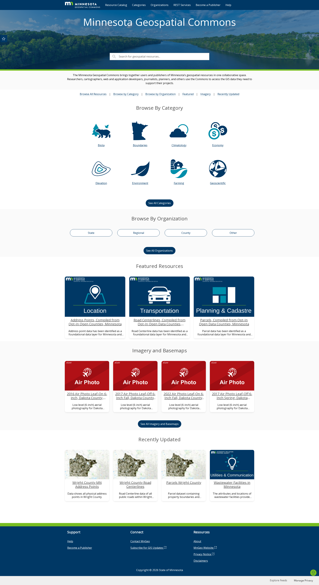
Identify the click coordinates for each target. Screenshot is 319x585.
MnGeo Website (204, 548)
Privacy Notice (203, 554)
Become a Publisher (208, 5)
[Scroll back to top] (313, 573)
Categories (139, 5)
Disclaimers (201, 561)
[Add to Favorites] (3, 38)
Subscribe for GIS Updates (147, 548)
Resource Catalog (116, 5)
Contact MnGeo (140, 541)
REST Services (182, 5)
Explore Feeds (278, 580)
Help (228, 5)
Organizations (159, 5)
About (197, 541)
